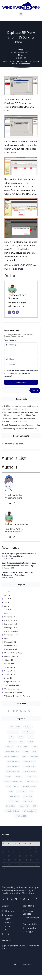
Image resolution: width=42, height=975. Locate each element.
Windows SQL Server (13, 692)
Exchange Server (29, 771)
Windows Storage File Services (17, 696)
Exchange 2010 (10, 617)
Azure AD (8, 609)
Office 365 (8, 660)
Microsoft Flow (10, 645)
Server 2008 (9, 667)
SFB (34, 806)
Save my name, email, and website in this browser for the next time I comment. (21, 373)
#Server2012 (15, 727)
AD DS (7, 591)
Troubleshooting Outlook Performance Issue (19, 428)
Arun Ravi (9, 490)
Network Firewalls (11, 656)
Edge (24, 757)
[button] (21, 14)
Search (35, 390)
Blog (12, 61)
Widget (29, 931)
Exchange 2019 (10, 627)
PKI (31, 791)
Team (7, 918)
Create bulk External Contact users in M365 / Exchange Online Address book (20, 420)
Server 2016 (9, 674)
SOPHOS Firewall (11, 685)
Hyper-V (19, 776)
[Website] (17, 312)
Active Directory (28, 732)
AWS (6, 602)
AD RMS (7, 599)
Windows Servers (11, 689)
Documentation (30, 924)
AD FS (7, 595)
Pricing (7, 922)
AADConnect (13, 732)
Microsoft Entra (32, 781)
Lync (6, 638)
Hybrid (8, 776)
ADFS (31, 737)
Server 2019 (9, 678)
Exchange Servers (11, 635)
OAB (11, 791)
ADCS (11, 737)
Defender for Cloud (12, 752)
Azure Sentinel (22, 747)
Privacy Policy (32, 917)
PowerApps (14, 796)
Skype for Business (12, 811)
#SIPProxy (31, 265)
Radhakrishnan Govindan (17, 296)
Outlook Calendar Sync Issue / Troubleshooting (21, 425)
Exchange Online (11, 631)
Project (8, 926)
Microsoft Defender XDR (13, 781)
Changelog (31, 928)
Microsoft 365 (10, 642)
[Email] (13, 312)
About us (9, 911)
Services (8, 914)
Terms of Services (28, 912)
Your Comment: (10, 340)
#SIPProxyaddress (13, 268)
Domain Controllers (11, 757)
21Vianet (28, 727)
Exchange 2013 (10, 620)
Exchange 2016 (10, 624)
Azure (6, 606)
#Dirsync (8, 265)
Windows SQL (21, 816)
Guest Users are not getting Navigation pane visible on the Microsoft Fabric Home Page (20, 413)
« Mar (20, 875)
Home (5, 61)
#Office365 (19, 265)
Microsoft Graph (10, 649)
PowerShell (9, 663)
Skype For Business (12, 681)
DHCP (26, 752)
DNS (35, 752)
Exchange (34, 757)
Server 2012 (9, 671)
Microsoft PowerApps (13, 653)
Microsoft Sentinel (29, 786)
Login (7, 934)
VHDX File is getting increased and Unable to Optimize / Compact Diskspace (20, 407)
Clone (34, 747)
